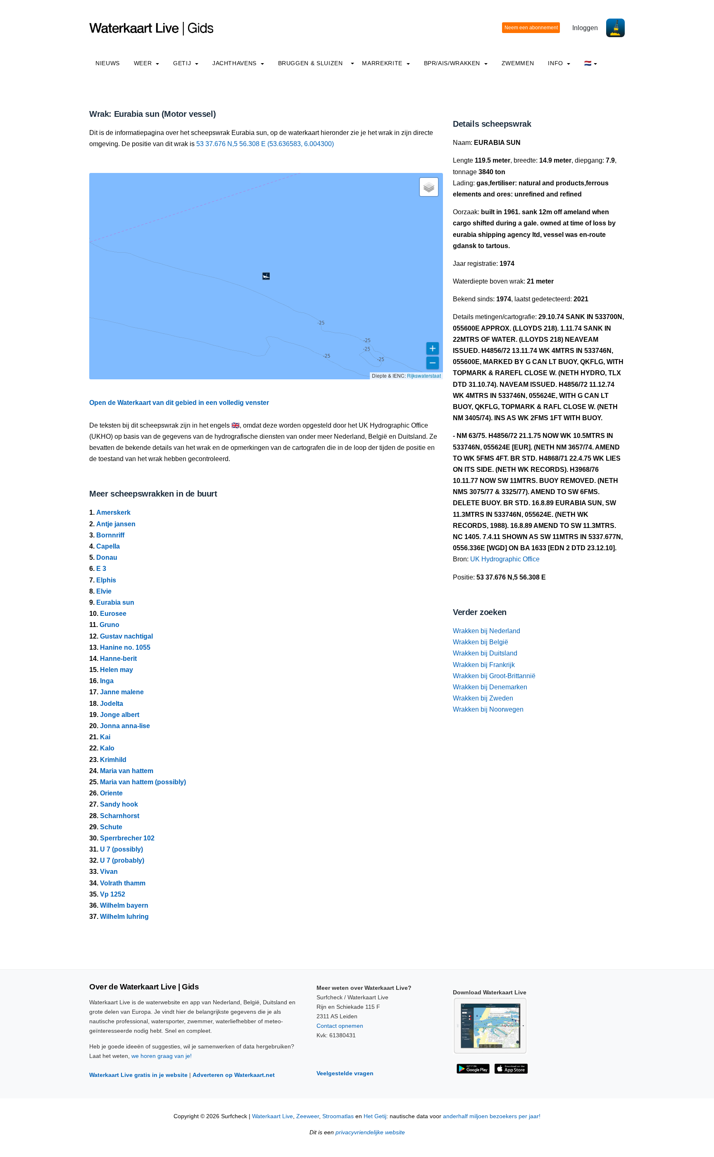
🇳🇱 (588, 63)
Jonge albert (119, 714)
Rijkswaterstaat (424, 375)
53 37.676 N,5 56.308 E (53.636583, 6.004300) (265, 143)
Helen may (116, 669)
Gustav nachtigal (126, 636)
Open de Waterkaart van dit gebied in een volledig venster (179, 402)
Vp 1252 (112, 894)
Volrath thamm (122, 883)
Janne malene (122, 692)
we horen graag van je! (161, 1056)
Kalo (107, 748)
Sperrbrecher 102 (127, 838)
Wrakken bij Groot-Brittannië (494, 675)
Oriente (111, 793)
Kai (105, 737)
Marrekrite (383, 63)
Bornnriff (110, 535)
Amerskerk (113, 512)
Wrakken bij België (480, 642)
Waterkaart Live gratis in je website (138, 1075)
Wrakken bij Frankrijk (484, 664)
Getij (183, 63)
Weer (144, 63)
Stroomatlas (338, 1116)
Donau (106, 557)
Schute (111, 826)
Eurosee (113, 613)
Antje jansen (116, 524)
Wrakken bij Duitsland (485, 653)
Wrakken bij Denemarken (490, 687)
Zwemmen (518, 63)
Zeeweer (307, 1116)
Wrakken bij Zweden (483, 698)
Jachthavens (235, 63)
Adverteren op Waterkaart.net (234, 1075)
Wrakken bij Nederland (486, 630)
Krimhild (113, 759)
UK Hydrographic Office (505, 559)
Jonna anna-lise (125, 725)
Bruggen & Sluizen (310, 63)
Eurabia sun (115, 602)
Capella (108, 546)
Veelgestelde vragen (345, 1073)
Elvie (104, 591)
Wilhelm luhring (124, 916)
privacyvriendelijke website (370, 1132)
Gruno (109, 624)
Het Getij (375, 1116)
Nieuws (107, 63)
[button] (266, 276)
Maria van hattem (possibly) (143, 782)
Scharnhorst (119, 815)
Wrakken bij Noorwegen (488, 709)
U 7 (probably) (122, 860)
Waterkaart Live (272, 1116)
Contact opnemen (340, 1025)
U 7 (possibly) (121, 849)
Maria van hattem (126, 770)
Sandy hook (119, 804)
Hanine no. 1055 (125, 647)
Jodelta (111, 703)
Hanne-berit (118, 658)
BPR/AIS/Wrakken (453, 63)
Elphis (106, 580)
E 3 (101, 568)
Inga (107, 680)
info (556, 63)
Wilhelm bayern (124, 905)
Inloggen (585, 27)
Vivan (109, 871)
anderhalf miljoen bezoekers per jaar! (491, 1116)
